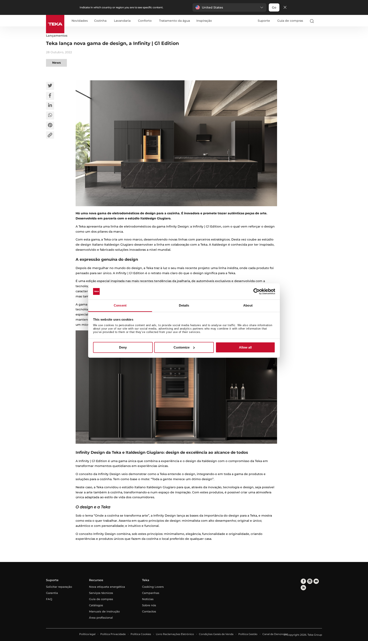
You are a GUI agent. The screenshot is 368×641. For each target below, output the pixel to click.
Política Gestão (247, 634)
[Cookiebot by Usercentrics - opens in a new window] (256, 291)
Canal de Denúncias (275, 634)
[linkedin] (303, 587)
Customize (182, 347)
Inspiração (204, 21)
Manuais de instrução (104, 611)
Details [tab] (184, 305)
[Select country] (320, 21)
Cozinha (100, 21)
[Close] (285, 7)
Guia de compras (290, 21)
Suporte (264, 21)
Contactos (149, 611)
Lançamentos (56, 35)
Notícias (148, 599)
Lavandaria (122, 21)
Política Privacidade (113, 634)
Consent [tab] (120, 305)
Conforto (145, 21)
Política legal (87, 634)
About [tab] (248, 305)
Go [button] (274, 7)
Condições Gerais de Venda (216, 634)
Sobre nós (149, 605)
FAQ (49, 599)
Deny (123, 347)
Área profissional (101, 617)
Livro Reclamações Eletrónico (175, 634)
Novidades (80, 21)
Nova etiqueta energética (107, 586)
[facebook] (303, 581)
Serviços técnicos (101, 593)
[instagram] (309, 581)
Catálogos (96, 605)
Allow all (245, 347)
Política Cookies (141, 634)
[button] (229, 7)
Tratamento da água (174, 21)
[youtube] (316, 581)
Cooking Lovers (153, 586)
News (56, 63)
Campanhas (150, 593)
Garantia (52, 593)
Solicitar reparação (59, 586)
